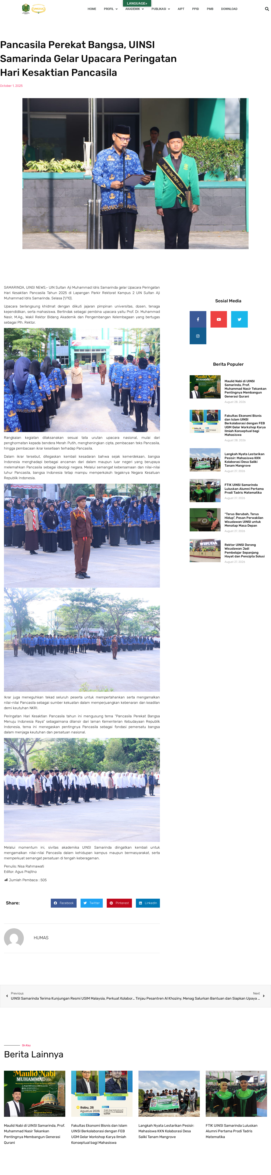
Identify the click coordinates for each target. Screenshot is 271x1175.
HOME (92, 9)
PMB (210, 9)
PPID (195, 9)
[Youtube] (218, 319)
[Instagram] (198, 336)
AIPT (181, 9)
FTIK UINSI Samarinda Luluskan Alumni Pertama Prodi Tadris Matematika (244, 488)
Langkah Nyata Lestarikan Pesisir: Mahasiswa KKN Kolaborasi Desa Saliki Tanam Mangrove (244, 459)
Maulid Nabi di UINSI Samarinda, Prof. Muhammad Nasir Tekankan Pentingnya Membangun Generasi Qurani (245, 388)
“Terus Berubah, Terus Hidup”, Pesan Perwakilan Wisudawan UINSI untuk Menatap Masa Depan (244, 519)
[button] (267, 9)
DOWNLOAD (229, 9)
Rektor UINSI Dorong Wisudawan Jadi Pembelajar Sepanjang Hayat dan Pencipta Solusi (245, 550)
